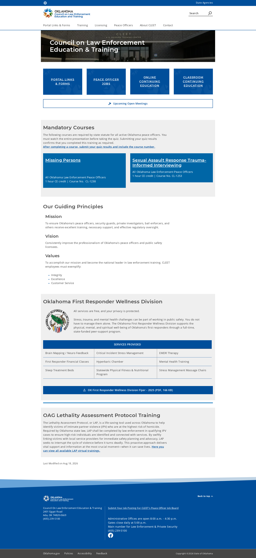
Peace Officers (123, 25)
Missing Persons (62, 160)
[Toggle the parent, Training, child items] (89, 25)
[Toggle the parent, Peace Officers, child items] (134, 25)
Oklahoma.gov (51, 553)
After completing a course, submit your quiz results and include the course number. (99, 147)
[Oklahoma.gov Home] (45, 2)
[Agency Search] (210, 13)
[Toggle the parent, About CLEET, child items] (157, 25)
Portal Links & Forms (56, 25)
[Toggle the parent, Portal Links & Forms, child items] (71, 25)
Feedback (101, 553)
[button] (128, 103)
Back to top (204, 496)
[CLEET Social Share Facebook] (110, 535)
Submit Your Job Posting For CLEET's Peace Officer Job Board (143, 508)
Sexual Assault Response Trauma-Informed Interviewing (169, 163)
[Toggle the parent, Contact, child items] (174, 25)
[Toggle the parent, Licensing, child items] (108, 25)
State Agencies (204, 2)
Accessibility (85, 553)
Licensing (101, 25)
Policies (68, 553)
